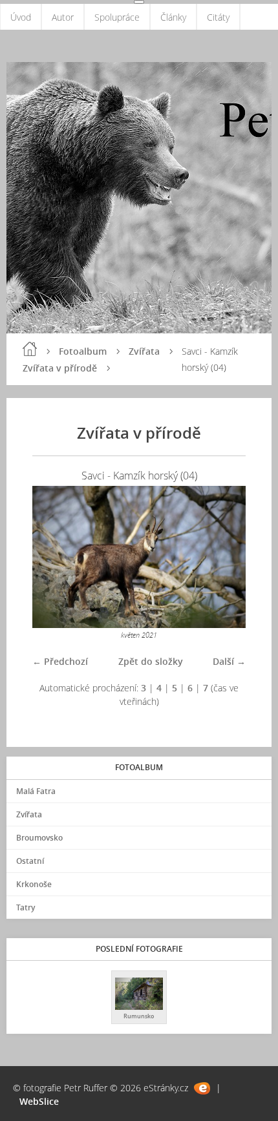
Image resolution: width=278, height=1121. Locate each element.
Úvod (20, 17)
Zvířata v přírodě (60, 368)
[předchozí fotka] (53, 557)
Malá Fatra (36, 791)
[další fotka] (224, 557)
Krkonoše (34, 884)
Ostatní (30, 860)
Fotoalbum (83, 351)
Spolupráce (117, 17)
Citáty (218, 17)
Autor (63, 17)
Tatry (25, 907)
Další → (229, 661)
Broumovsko (39, 837)
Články (173, 17)
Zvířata (144, 351)
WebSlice (39, 1101)
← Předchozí (60, 661)
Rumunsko (139, 1016)
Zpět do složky (150, 661)
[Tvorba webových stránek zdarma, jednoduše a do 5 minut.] (202, 1088)
